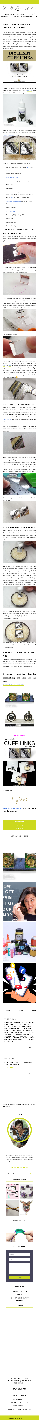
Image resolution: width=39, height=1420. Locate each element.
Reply (31, 1047)
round (8, 170)
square (29, 167)
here (12, 197)
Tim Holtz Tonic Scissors (13, 201)
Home (21, 1010)
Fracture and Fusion (8, 135)
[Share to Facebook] (16, 828)
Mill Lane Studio (18, 1417)
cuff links (14, 825)
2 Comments (19, 821)
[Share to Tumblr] (20, 828)
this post (29, 90)
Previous (6, 1010)
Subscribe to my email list (12, 808)
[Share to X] (18, 828)
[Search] (30, 1174)
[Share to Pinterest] (22, 828)
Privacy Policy (19, 1406)
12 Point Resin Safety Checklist (19, 1299)
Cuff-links (8, 1068)
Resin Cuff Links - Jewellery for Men (13, 684)
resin (20, 825)
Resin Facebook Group (19, 1399)
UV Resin (26, 825)
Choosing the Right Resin (19, 1293)
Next (34, 1010)
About (23, 1395)
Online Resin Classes (19, 1402)
